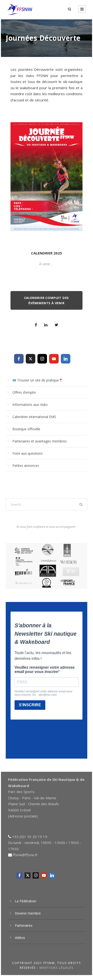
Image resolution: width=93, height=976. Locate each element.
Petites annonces (25, 465)
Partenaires (23, 925)
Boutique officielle (26, 429)
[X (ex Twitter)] (30, 359)
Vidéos (20, 937)
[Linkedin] (65, 359)
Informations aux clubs (30, 404)
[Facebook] (19, 359)
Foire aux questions (27, 453)
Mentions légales (56, 968)
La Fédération (25, 901)
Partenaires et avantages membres (39, 441)
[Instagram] (42, 359)
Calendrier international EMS (34, 416)
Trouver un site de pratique (37, 380)
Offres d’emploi (24, 392)
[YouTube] (54, 359)
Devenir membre (28, 913)
